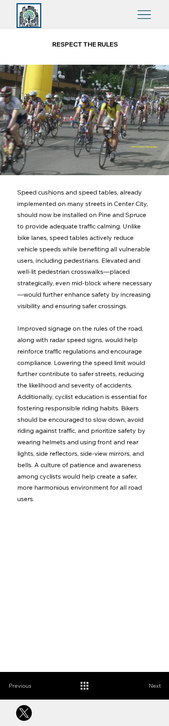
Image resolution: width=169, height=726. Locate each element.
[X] (24, 713)
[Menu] (144, 14)
